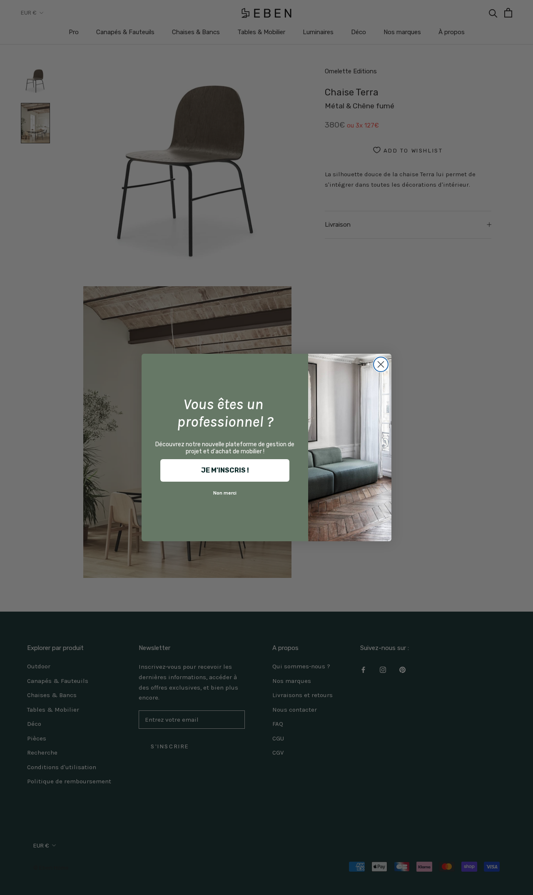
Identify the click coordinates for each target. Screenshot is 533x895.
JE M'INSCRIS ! (225, 470)
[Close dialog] (381, 364)
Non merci (225, 493)
